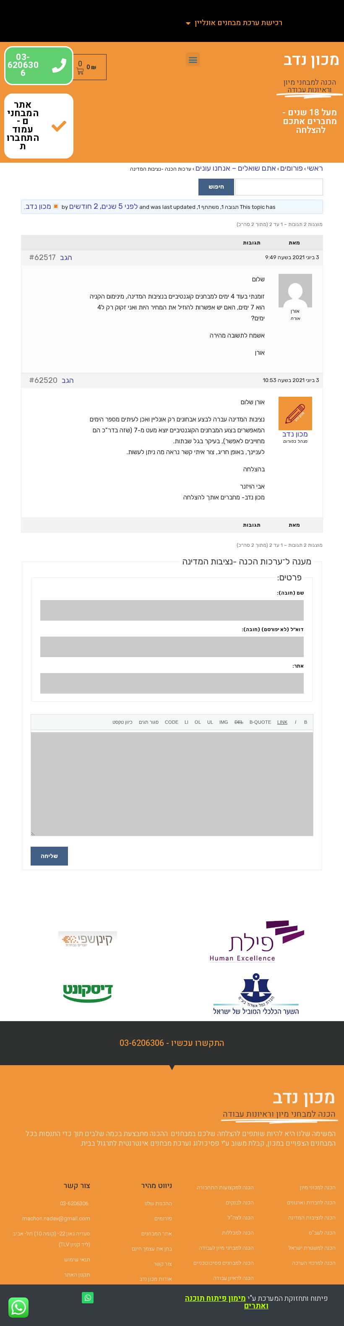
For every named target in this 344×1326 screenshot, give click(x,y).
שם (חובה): (290, 593)
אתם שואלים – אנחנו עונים (235, 168)
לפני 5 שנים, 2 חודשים (103, 206)
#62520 (43, 380)
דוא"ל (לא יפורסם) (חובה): (273, 629)
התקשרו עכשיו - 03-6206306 (172, 1043)
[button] (193, 59)
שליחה (49, 856)
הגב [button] (66, 257)
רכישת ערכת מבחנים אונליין (238, 23)
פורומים (291, 168)
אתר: (298, 666)
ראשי (315, 168)
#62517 (42, 257)
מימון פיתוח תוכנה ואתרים (227, 1302)
